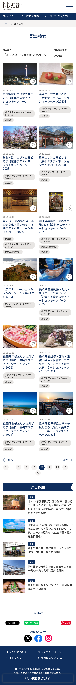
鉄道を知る (32, 16)
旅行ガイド (9, 16)
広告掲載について (48, 657)
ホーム (6, 23)
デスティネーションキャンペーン (18, 113)
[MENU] (69, 6)
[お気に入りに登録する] (33, 82)
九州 (45, 318)
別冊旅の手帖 (13, 251)
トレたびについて (16, 652)
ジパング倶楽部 (59, 16)
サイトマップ (14, 657)
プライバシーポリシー (51, 652)
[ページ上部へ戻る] (69, 638)
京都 (9, 120)
